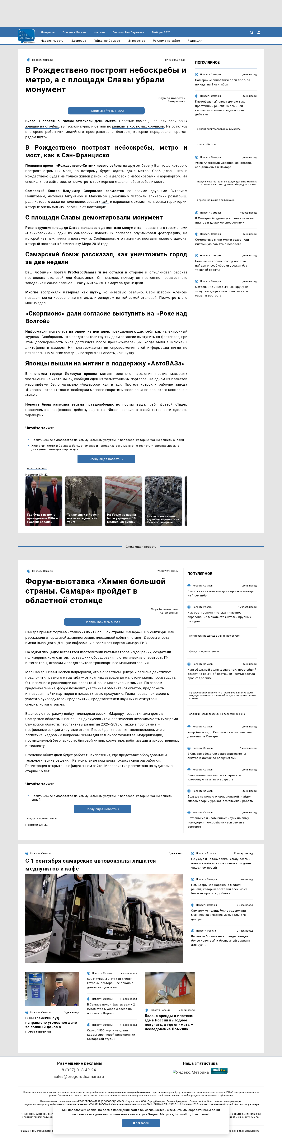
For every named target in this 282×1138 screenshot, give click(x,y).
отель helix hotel (37, 468)
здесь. (43, 303)
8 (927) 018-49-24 (79, 1070)
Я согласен (141, 1123)
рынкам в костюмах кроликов (138, 126)
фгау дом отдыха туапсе (42, 818)
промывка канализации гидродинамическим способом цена (221, 694)
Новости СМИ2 (36, 474)
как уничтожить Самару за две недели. (110, 283)
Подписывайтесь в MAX (106, 111)
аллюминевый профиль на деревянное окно (217, 713)
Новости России (202, 606)
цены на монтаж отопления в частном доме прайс (227, 183)
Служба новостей (171, 98)
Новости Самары (42, 59)
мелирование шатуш (202, 635)
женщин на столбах (42, 126)
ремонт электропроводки (213, 128)
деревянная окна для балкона (216, 199)
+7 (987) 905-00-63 (99, 1104)
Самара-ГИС (136, 643)
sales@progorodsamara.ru (79, 1076)
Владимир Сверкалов (82, 191)
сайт (105, 202)
